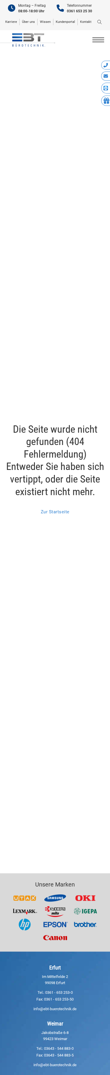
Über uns (28, 22)
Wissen (45, 22)
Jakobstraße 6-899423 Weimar (55, 1035)
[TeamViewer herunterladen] (105, 88)
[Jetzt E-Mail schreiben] (105, 76)
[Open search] (99, 22)
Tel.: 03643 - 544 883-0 (55, 1048)
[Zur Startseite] (27, 39)
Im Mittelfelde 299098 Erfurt (55, 979)
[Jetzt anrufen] (105, 65)
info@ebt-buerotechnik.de (55, 1009)
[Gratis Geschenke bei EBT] (105, 101)
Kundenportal (65, 22)
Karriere (11, 22)
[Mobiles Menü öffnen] (98, 40)
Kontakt (86, 22)
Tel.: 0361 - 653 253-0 (55, 992)
